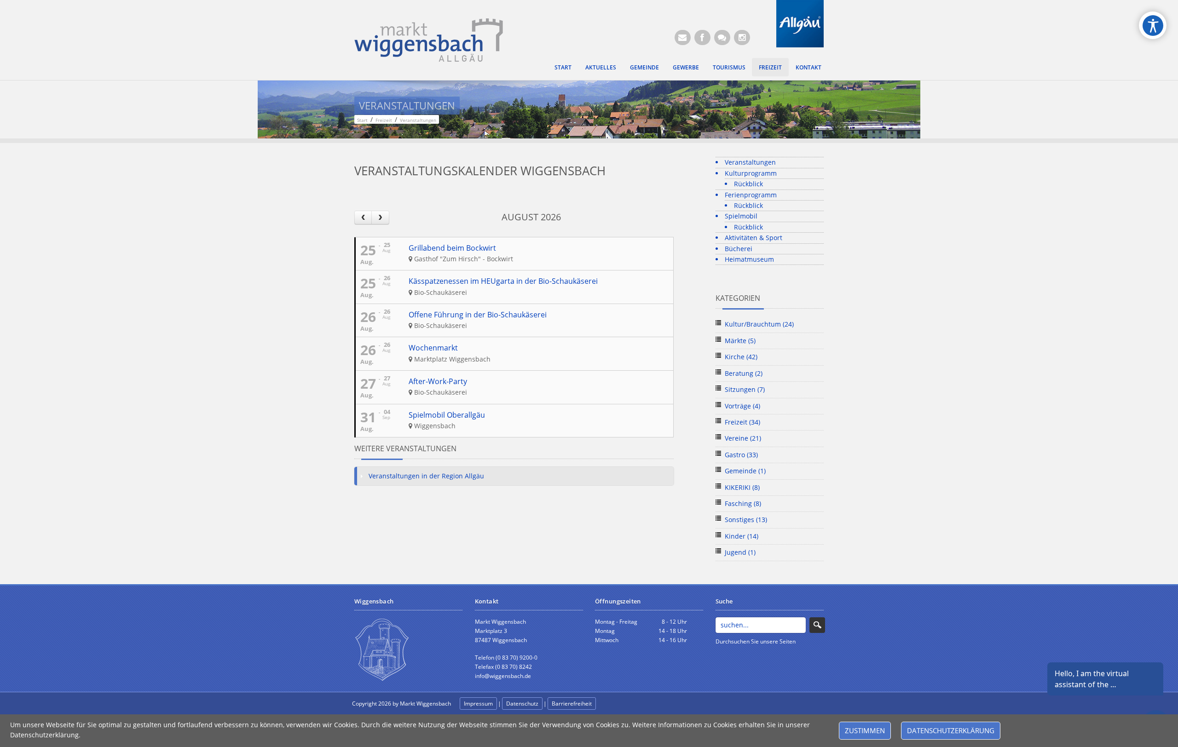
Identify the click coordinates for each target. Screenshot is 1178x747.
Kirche (741, 356)
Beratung (743, 373)
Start (563, 67)
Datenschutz (522, 703)
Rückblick (748, 183)
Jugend (740, 552)
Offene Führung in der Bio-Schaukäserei (478, 315)
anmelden (617, 704)
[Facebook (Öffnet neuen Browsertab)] (702, 37)
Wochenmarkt (433, 348)
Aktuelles (600, 67)
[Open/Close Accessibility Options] (1153, 25)
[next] (380, 217)
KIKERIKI (742, 487)
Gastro (741, 454)
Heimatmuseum (749, 259)
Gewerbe (686, 67)
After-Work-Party (438, 381)
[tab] (514, 476)
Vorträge (742, 406)
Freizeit (770, 67)
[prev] (363, 217)
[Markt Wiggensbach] (428, 39)
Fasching (743, 503)
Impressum (478, 703)
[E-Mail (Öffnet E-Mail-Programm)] (683, 37)
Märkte (740, 340)
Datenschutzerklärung (950, 730)
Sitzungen (745, 389)
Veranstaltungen (750, 162)
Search (817, 625)
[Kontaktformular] (722, 37)
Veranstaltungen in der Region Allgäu (426, 475)
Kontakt (808, 67)
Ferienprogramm (751, 194)
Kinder (741, 536)
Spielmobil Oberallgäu (447, 415)
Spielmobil (741, 216)
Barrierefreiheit (572, 703)
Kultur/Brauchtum (759, 324)
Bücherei (738, 248)
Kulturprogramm (751, 173)
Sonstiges (746, 519)
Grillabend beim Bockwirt (452, 248)
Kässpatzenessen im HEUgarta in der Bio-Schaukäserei (503, 281)
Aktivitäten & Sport (753, 237)
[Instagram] (742, 37)
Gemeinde (644, 67)
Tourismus (729, 67)
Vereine (743, 438)
